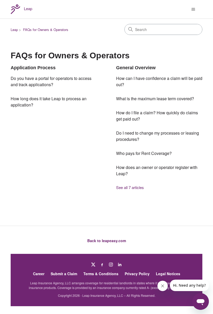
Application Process (33, 67)
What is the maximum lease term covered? (155, 99)
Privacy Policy (137, 273)
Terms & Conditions (100, 273)
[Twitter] (93, 264)
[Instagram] (111, 264)
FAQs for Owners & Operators (45, 29)
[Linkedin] (119, 264)
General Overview (136, 67)
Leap (14, 29)
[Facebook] (102, 264)
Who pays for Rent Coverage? (144, 153)
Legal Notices (168, 273)
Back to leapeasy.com (106, 240)
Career (38, 273)
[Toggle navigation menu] (193, 9)
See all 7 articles (130, 187)
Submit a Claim (64, 273)
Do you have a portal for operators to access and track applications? (51, 81)
